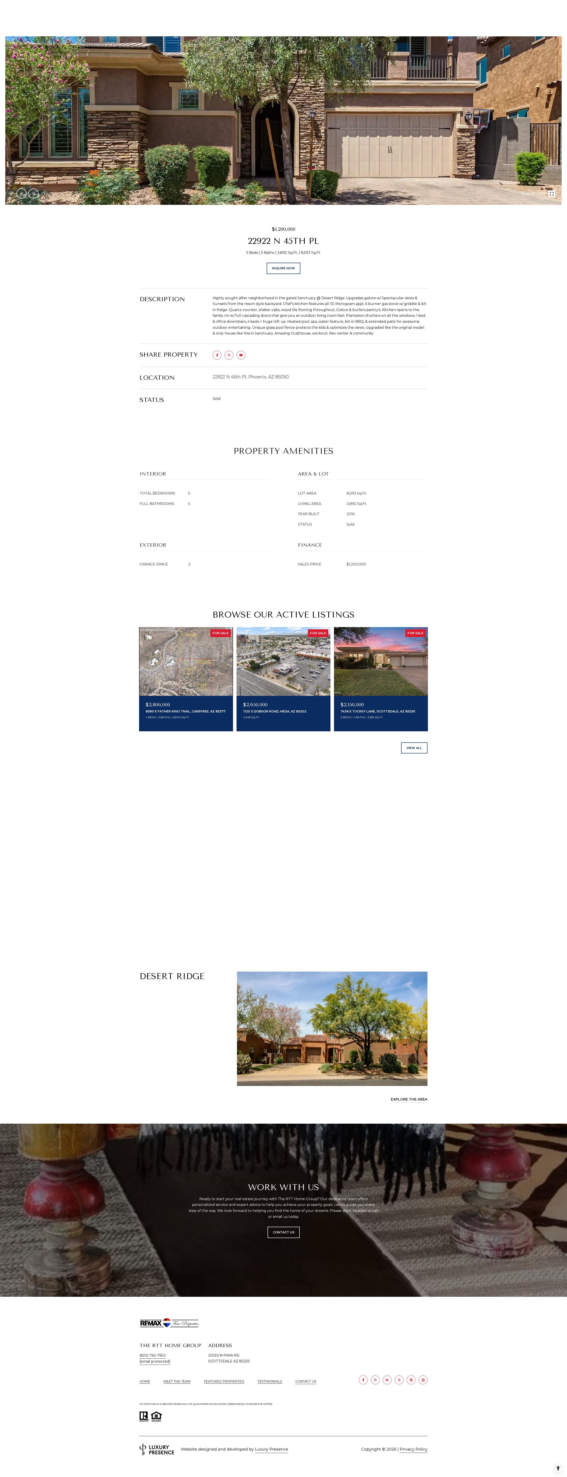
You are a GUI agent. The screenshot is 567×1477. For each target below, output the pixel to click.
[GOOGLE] (411, 1379)
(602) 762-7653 (153, 1355)
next (33, 193)
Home (145, 1381)
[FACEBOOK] (363, 1379)
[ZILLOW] (423, 1379)
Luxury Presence (271, 1449)
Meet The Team (176, 1381)
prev (21, 193)
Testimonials (270, 1381)
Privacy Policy (413, 1449)
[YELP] (399, 1379)
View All (414, 748)
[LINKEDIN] (387, 1379)
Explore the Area (409, 1099)
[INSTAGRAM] (375, 1379)
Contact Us (305, 1381)
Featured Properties (224, 1381)
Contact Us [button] (283, 1232)
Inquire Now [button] (283, 268)
